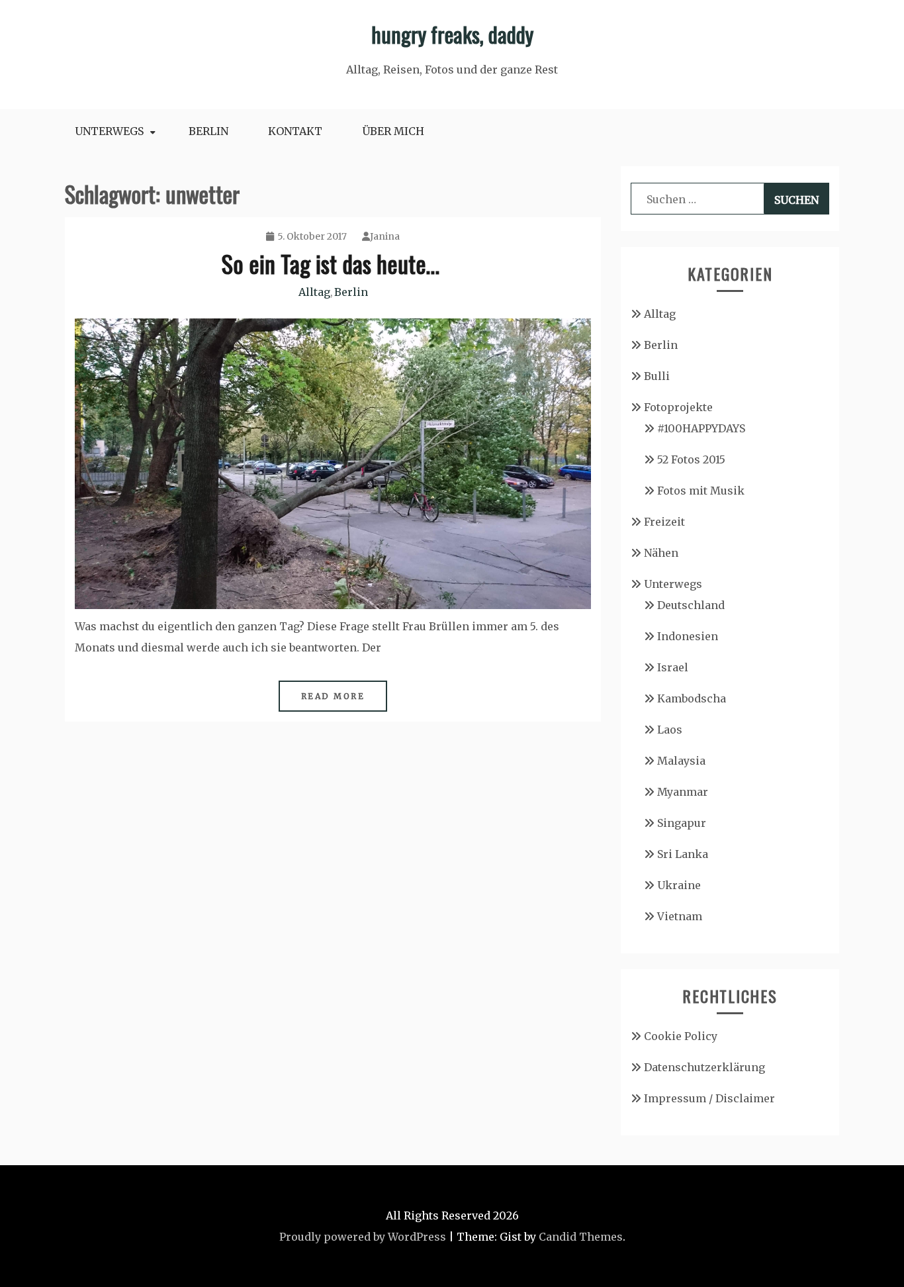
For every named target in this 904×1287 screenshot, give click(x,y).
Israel (672, 667)
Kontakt (295, 131)
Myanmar (682, 791)
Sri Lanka (682, 854)
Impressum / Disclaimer (709, 1098)
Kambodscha (691, 698)
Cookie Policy (680, 1036)
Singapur (681, 823)
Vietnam (679, 916)
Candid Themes (581, 1236)
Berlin (208, 131)
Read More (333, 696)
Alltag (314, 292)
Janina (385, 236)
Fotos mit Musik (701, 490)
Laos (669, 729)
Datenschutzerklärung (704, 1067)
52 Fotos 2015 (691, 459)
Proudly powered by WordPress (362, 1236)
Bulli (657, 376)
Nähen (661, 552)
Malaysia (681, 760)
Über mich (393, 131)
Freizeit (664, 521)
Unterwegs (109, 131)
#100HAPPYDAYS (701, 428)
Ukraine (679, 885)
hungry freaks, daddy (452, 34)
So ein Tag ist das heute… (333, 263)
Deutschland (691, 605)
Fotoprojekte (678, 407)
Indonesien (687, 636)
